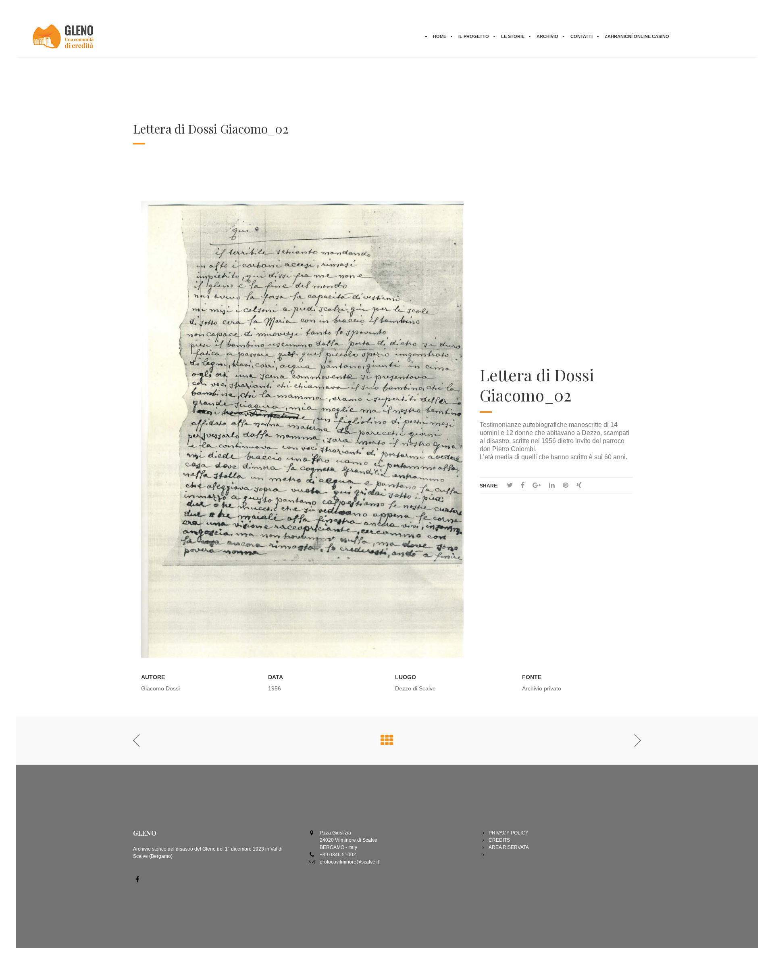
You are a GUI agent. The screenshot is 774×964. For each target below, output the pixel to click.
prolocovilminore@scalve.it (349, 862)
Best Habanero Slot (46, 64)
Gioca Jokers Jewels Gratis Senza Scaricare (72, 154)
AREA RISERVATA (509, 847)
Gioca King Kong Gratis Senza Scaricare (73, 86)
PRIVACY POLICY (508, 833)
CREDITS (499, 840)
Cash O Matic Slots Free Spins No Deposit (70, 168)
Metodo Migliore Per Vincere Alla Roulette (69, 139)
